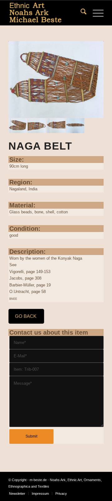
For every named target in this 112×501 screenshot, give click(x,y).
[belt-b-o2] (56, 79)
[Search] (80, 12)
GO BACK (25, 316)
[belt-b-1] (75, 125)
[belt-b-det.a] (55, 125)
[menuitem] (80, 12)
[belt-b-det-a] (36, 125)
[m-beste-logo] (46, 12)
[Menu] (95, 12)
